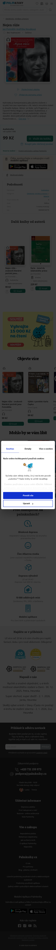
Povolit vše (28, 495)
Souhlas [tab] (10, 449)
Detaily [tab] (28, 449)
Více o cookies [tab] (46, 449)
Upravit (26, 503)
